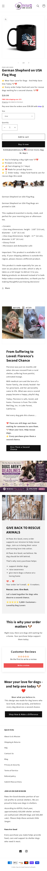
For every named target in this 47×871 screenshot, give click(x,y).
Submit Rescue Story (13, 782)
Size (3, 111)
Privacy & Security (12, 765)
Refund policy (10, 776)
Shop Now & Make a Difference (23, 714)
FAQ (6, 748)
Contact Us (9, 753)
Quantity (5, 122)
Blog (6, 759)
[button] (3, 6)
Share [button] (7, 288)
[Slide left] (18, 62)
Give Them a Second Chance (20, 448)
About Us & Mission (12, 736)
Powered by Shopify (29, 867)
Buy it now (23, 144)
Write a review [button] (23, 665)
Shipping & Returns (12, 742)
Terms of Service (11, 770)
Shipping (5, 102)
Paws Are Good (20, 867)
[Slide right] (28, 62)
